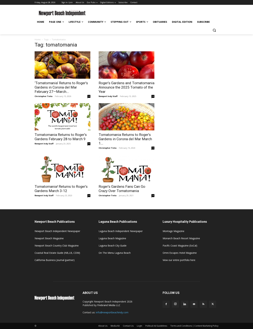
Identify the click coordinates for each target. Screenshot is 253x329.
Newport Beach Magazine (49, 238)
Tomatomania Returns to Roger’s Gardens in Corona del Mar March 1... (125, 139)
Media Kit (115, 325)
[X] (212, 304)
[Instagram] (175, 304)
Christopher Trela (43, 96)
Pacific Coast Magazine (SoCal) (180, 245)
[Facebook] (166, 304)
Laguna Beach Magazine (112, 238)
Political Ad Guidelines (156, 325)
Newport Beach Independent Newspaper (57, 231)
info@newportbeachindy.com (112, 312)
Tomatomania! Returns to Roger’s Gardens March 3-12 (61, 188)
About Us (102, 325)
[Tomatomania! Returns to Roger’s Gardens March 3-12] (62, 168)
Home (38, 39)
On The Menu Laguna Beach (115, 252)
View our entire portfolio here (179, 260)
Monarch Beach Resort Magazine (181, 238)
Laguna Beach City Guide (112, 245)
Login (139, 325)
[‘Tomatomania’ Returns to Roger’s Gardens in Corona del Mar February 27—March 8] (62, 65)
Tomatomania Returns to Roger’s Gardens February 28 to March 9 (61, 137)
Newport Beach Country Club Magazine (57, 245)
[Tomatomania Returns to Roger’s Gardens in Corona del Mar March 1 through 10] (126, 117)
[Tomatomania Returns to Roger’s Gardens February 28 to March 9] (62, 117)
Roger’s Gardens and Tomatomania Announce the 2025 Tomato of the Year (126, 87)
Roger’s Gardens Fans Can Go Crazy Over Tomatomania (122, 188)
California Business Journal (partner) (55, 260)
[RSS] (203, 304)
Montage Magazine (173, 231)
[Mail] (194, 304)
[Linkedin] (184, 304)
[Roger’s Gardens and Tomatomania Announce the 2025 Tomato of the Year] (126, 65)
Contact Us (128, 325)
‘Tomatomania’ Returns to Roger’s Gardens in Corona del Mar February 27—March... (61, 87)
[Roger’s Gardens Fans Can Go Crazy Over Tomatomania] (126, 168)
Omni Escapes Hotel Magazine (180, 252)
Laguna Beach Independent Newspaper (121, 231)
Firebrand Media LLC (108, 305)
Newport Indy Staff (108, 96)
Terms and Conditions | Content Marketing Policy (194, 325)
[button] (214, 30)
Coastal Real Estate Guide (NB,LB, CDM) (57, 252)
